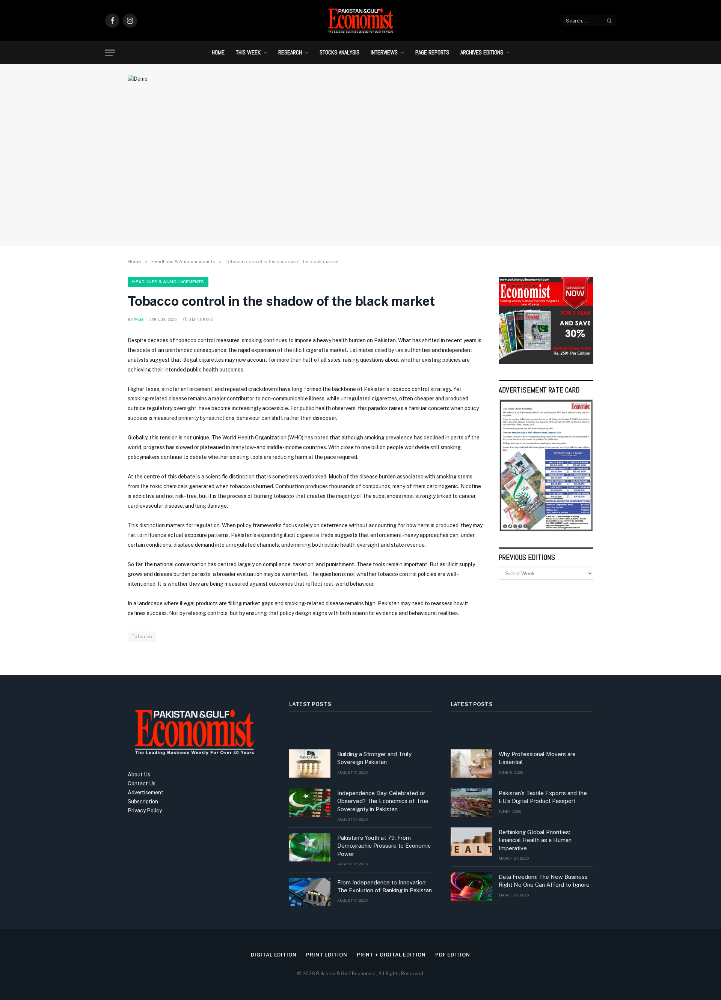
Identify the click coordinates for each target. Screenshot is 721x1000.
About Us (139, 774)
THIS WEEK (248, 52)
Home (218, 52)
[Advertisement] (360, 178)
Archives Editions (481, 52)
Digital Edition (274, 955)
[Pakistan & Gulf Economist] (360, 20)
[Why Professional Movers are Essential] (471, 763)
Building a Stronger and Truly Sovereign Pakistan (374, 758)
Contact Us (141, 783)
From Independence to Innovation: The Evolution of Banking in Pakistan (384, 886)
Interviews (384, 52)
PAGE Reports (432, 52)
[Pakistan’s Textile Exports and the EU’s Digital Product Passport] (471, 802)
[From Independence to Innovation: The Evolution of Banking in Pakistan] (309, 892)
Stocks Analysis (339, 52)
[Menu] (110, 52)
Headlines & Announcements (168, 281)
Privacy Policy (145, 811)
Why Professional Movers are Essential (537, 758)
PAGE (139, 319)
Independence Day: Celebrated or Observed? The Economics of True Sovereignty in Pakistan (382, 801)
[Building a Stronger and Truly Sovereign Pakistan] (309, 763)
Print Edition (326, 955)
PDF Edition (452, 955)
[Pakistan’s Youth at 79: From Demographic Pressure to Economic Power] (309, 847)
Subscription (143, 801)
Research (290, 52)
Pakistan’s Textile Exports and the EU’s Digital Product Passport (543, 797)
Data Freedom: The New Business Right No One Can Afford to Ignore (544, 881)
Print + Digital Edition (391, 955)
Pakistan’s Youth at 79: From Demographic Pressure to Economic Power (384, 846)
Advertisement (145, 792)
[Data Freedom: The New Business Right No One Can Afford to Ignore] (471, 886)
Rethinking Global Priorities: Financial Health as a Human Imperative (535, 840)
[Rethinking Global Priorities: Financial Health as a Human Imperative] (471, 841)
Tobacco (141, 636)
